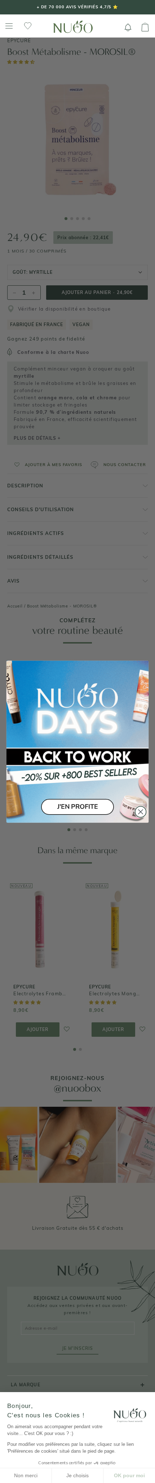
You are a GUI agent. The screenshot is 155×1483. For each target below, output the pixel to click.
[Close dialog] (140, 811)
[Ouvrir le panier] (145, 27)
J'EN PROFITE (77, 806)
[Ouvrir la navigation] (9, 26)
